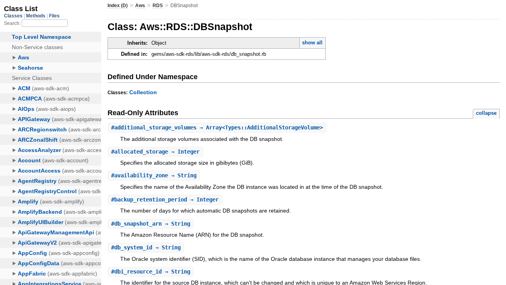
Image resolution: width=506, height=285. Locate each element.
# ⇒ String (153, 175)
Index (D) (118, 5)
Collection (143, 92)
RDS (158, 5)
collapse (486, 113)
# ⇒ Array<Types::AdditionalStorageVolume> (217, 127)
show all (312, 43)
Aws (140, 5)
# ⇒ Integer (155, 151)
